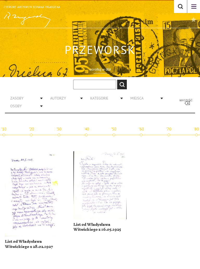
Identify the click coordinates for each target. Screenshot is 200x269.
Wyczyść (185, 100)
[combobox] (24, 98)
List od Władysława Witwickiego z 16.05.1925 (97, 227)
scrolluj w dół (100, 69)
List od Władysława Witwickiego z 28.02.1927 (29, 244)
